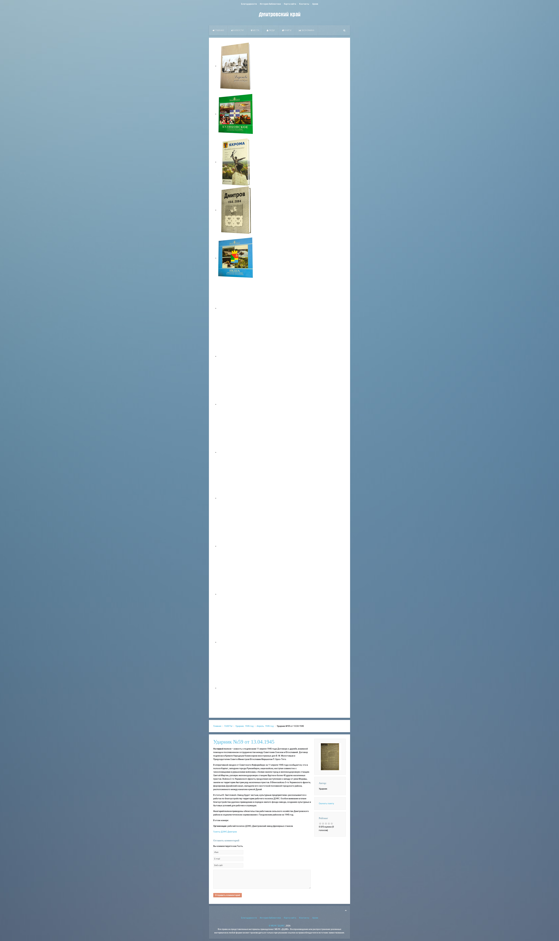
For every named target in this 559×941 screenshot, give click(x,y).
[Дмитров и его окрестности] (236, 452)
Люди (271, 30)
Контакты (304, 4)
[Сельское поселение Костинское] (236, 404)
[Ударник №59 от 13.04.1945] (330, 756)
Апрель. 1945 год (265, 726)
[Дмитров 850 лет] (236, 594)
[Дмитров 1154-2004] (236, 210)
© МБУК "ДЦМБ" (277, 926)
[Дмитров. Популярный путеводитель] (236, 308)
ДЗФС (224, 832)
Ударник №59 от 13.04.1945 (243, 742)
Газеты (216, 832)
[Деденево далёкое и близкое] (236, 66)
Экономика (307, 30)
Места (255, 30)
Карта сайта (290, 4)
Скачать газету (326, 803)
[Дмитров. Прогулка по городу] (236, 356)
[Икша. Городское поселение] (236, 258)
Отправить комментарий (227, 895)
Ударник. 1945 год (244, 726)
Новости (238, 30)
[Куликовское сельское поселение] (236, 114)
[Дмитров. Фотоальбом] (236, 642)
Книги (287, 30)
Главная (219, 30)
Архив (315, 4)
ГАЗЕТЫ (228, 726)
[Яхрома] (236, 162)
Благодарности (249, 4)
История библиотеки (270, 4)
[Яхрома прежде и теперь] (236, 546)
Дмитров (232, 832)
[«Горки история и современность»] (236, 688)
